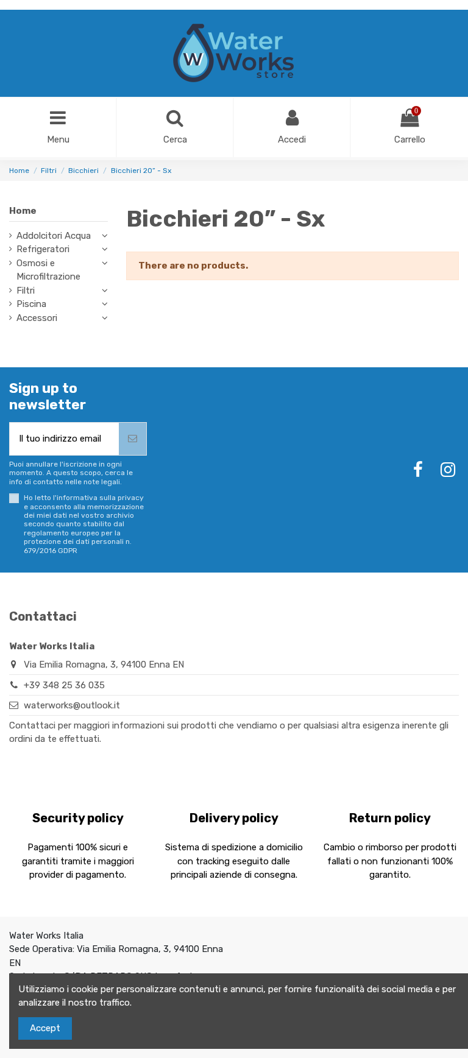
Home (23, 210)
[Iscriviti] (132, 439)
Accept (45, 1028)
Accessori (36, 317)
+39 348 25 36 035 (64, 685)
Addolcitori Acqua (53, 235)
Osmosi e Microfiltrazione (48, 270)
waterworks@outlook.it (72, 705)
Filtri (25, 290)
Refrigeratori (42, 249)
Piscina (31, 303)
